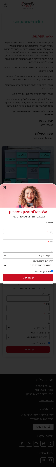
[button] (4, 187)
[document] (28, 233)
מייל (51, 232)
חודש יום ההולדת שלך (43, 261)
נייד (51, 242)
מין (52, 251)
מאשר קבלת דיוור (43, 271)
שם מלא (49, 222)
